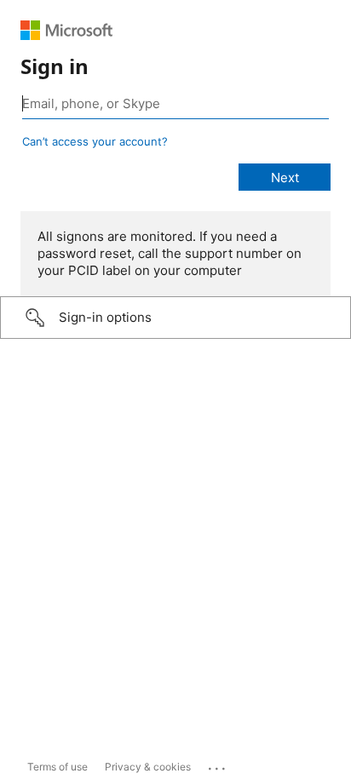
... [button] (218, 764)
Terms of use (57, 766)
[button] (175, 317)
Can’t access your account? (95, 141)
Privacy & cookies (148, 766)
